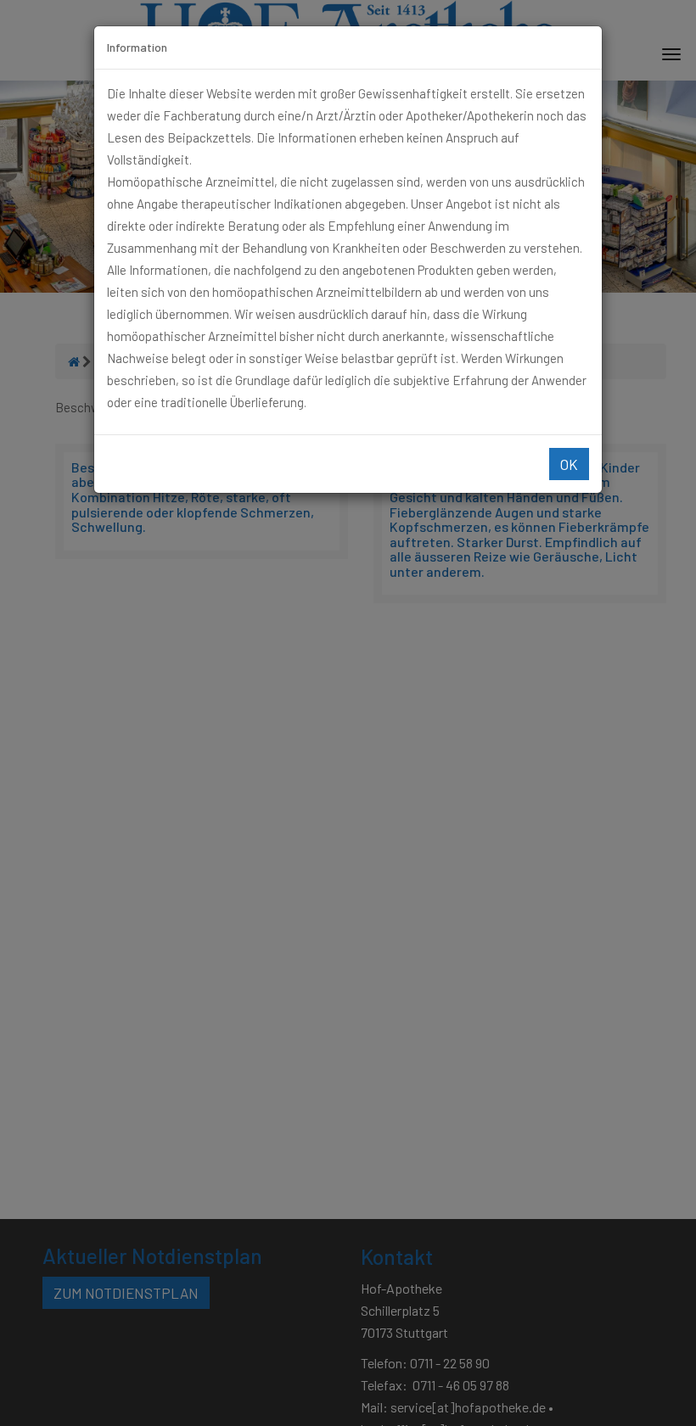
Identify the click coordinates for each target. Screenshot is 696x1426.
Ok (569, 464)
